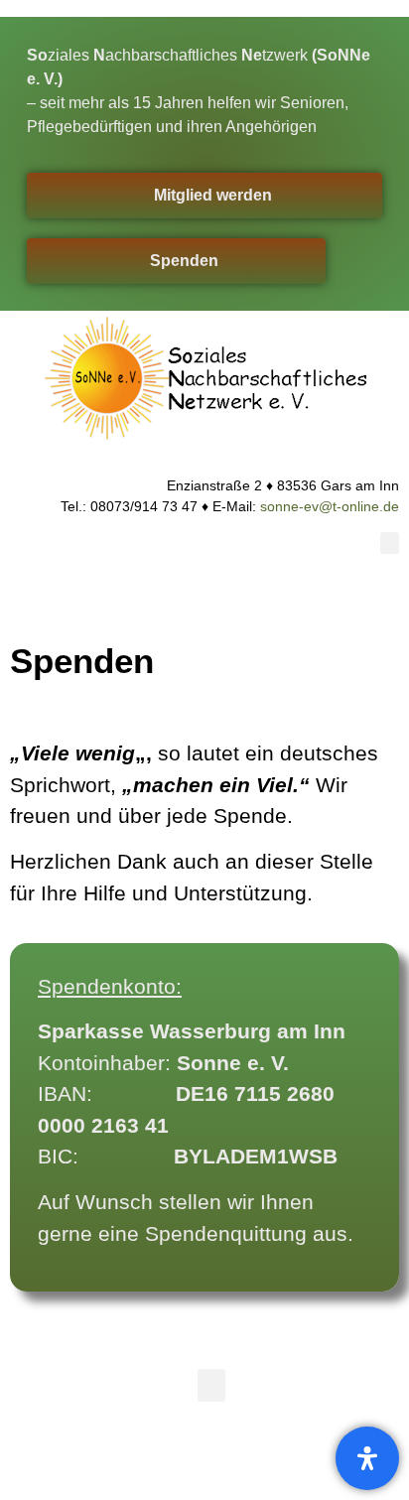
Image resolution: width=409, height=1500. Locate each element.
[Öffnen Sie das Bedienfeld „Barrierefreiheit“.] (367, 1458)
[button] (390, 543)
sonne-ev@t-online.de (329, 506)
